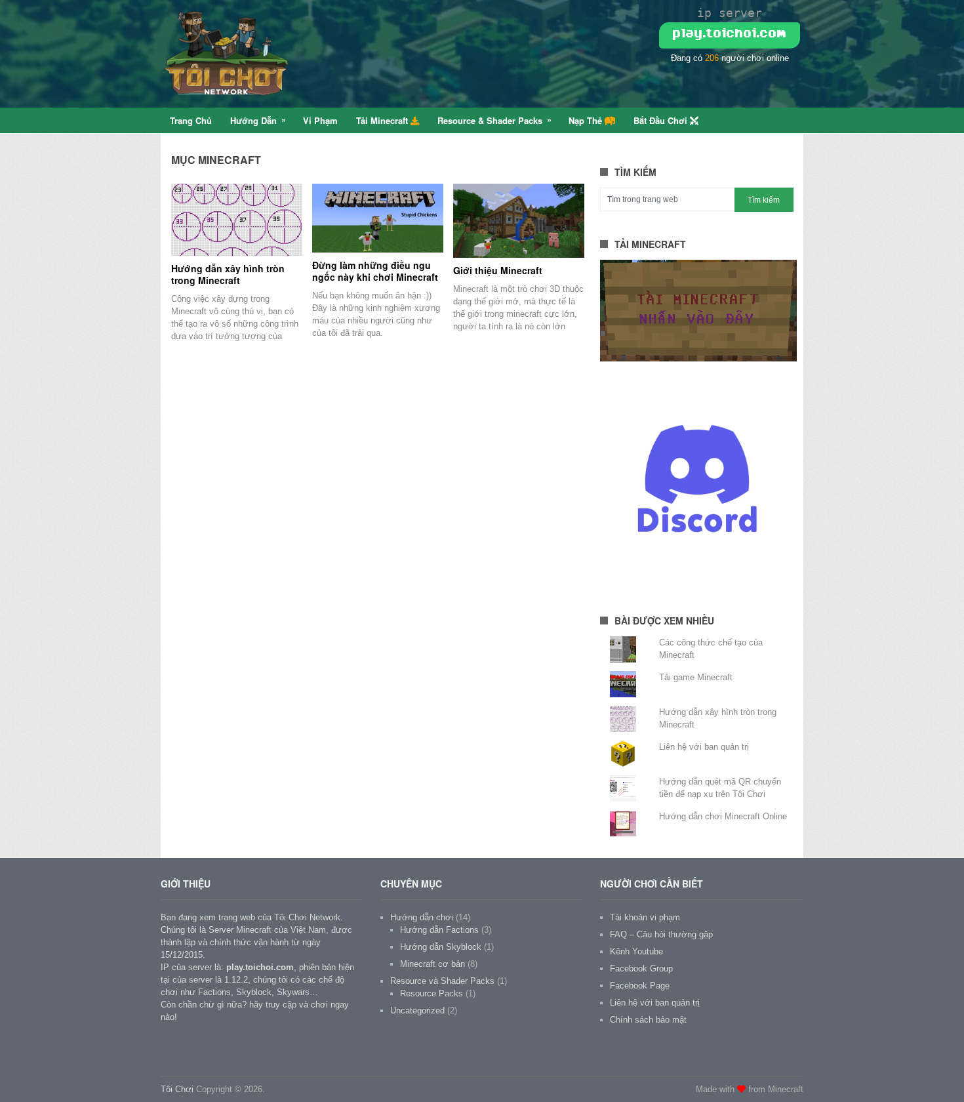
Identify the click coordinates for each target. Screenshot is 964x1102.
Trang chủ (191, 120)
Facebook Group (641, 968)
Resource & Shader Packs (489, 120)
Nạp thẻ (587, 120)
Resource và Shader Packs (442, 981)
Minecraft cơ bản (432, 964)
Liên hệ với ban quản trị (704, 747)
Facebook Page (640, 985)
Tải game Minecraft (696, 677)
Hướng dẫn (253, 120)
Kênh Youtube (636, 951)
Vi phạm (320, 120)
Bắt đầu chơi (661, 120)
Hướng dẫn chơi (421, 917)
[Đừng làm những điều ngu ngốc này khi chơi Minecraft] (377, 218)
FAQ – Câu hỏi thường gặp (661, 934)
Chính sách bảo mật (648, 1020)
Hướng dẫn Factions (439, 930)
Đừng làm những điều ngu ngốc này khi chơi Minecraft (375, 270)
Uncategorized (417, 1010)
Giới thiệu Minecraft (497, 270)
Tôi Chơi (177, 1089)
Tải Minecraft (383, 120)
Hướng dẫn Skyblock (440, 947)
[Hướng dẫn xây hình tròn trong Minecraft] (236, 220)
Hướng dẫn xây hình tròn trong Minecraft (228, 274)
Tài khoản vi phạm (645, 917)
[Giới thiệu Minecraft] (518, 220)
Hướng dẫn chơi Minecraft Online (723, 816)
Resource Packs (431, 993)
